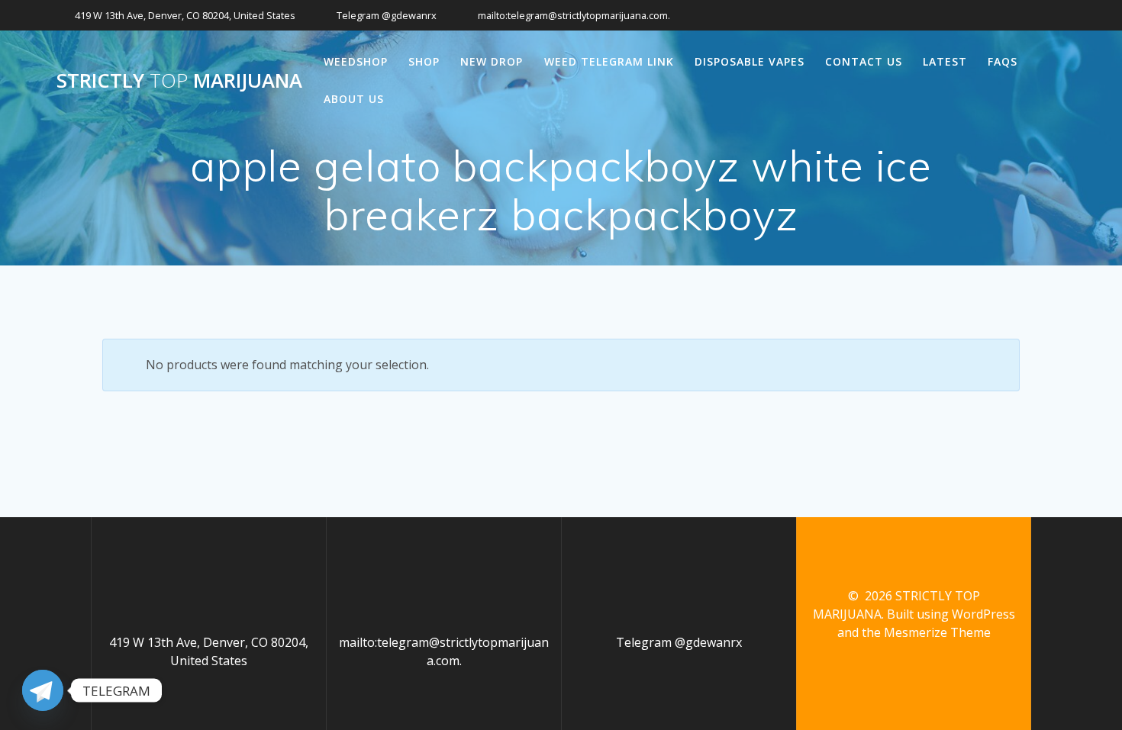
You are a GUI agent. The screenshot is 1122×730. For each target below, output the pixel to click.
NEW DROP (491, 61)
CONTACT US (863, 61)
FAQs (1002, 61)
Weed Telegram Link (609, 61)
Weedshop (356, 61)
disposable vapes (749, 61)
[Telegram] (42, 690)
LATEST (945, 61)
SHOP (424, 61)
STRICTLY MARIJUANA (179, 81)
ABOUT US (354, 99)
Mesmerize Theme (937, 632)
